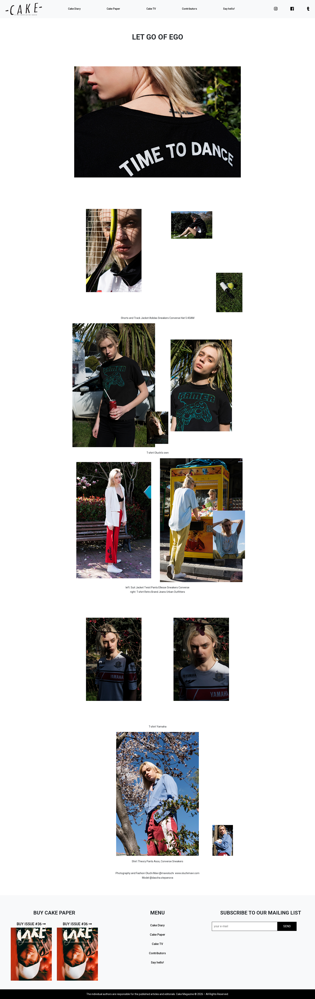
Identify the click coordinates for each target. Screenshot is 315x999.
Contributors (189, 8)
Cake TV (151, 8)
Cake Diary (74, 8)
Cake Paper (113, 8)
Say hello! (229, 8)
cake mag (23, 9)
